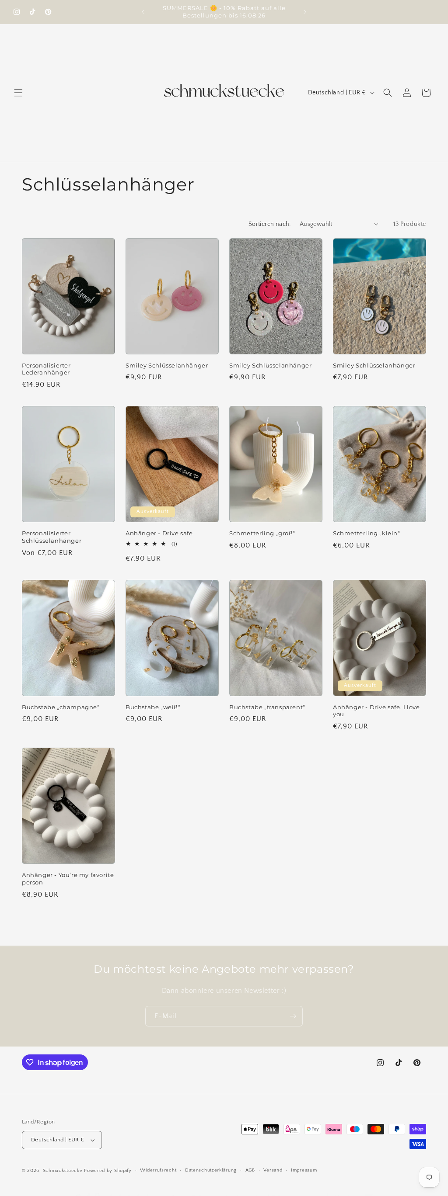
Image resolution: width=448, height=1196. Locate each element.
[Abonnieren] (292, 1016)
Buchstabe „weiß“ (153, 707)
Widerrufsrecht (158, 1170)
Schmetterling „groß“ (262, 533)
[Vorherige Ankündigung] (143, 11)
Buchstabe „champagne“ (61, 707)
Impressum (304, 1170)
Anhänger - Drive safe (159, 533)
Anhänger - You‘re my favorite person (68, 878)
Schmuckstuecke (63, 1170)
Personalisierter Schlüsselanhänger (51, 537)
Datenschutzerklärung (211, 1170)
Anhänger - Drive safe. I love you (376, 711)
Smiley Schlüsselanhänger (167, 365)
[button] (18, 92)
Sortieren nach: (269, 224)
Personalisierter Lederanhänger (46, 369)
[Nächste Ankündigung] (305, 11)
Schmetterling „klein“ (366, 533)
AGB (250, 1170)
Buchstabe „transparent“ (267, 707)
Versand (272, 1170)
